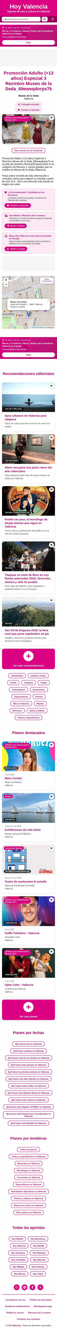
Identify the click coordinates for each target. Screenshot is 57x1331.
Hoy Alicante (39, 1260)
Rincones (17, 710)
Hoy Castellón (18, 1260)
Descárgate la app (43, 1306)
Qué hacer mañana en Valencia (28, 1051)
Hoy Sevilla (38, 1246)
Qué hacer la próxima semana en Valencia (28, 1072)
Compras (28, 682)
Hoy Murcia (19, 1274)
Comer (13, 682)
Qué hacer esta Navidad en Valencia (28, 1123)
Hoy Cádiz (38, 1274)
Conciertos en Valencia (28, 1177)
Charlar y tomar (38, 675)
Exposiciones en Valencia (28, 1184)
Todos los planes (28, 1149)
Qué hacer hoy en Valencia (28, 1044)
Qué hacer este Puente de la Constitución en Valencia (28, 1115)
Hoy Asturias (38, 1267)
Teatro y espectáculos (29, 717)
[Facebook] (32, 1287)
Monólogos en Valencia (28, 1170)
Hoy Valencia (19, 1246)
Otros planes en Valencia (28, 1212)
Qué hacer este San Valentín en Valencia (28, 1079)
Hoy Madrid (17, 1239)
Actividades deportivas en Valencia (28, 1191)
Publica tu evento (15, 1312)
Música (40, 703)
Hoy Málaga (18, 1267)
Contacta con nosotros (28, 1319)
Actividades (17, 675)
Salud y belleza (37, 710)
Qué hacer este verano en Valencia (28, 1100)
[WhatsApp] (17, 1287)
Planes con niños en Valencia (28, 1205)
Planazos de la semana (39, 1312)
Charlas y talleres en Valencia (28, 1198)
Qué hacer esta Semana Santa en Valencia (28, 1093)
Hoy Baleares (39, 1253)
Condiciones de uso (16, 1300)
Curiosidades (18, 689)
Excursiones (39, 689)
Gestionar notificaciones (17, 1306)
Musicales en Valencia (29, 1163)
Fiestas (39, 696)
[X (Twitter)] (40, 1287)
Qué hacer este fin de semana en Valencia (28, 1058)
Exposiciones (12, 141)
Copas (43, 682)
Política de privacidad (40, 1300)
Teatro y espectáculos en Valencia (29, 1156)
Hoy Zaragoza (18, 1253)
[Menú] (52, 19)
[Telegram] (24, 1287)
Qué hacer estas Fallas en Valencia (28, 1086)
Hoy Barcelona (38, 1239)
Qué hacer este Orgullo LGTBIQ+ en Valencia (28, 1107)
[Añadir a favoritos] (51, 117)
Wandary (17, 1325)
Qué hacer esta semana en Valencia (28, 1065)
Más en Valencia (21, 703)
